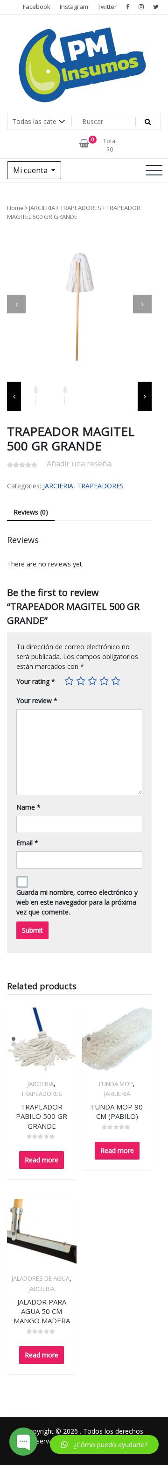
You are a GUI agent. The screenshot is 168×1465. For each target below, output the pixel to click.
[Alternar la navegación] (154, 170)
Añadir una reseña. (79, 463)
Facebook (36, 6)
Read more (41, 1159)
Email (27, 842)
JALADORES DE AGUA (41, 1278)
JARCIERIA (42, 207)
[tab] (31, 512)
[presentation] (16, 304)
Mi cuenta (31, 170)
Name (28, 807)
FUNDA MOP (116, 1084)
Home (15, 207)
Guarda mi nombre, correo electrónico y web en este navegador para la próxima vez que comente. (77, 902)
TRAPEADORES (80, 207)
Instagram (74, 6)
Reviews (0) (31, 512)
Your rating (35, 681)
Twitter (107, 6)
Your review (36, 700)
